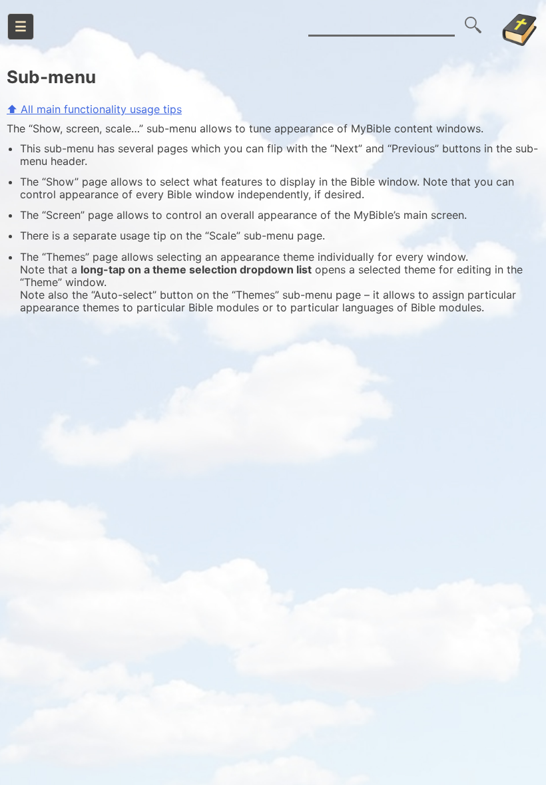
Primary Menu (20, 26)
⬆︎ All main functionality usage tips (94, 109)
